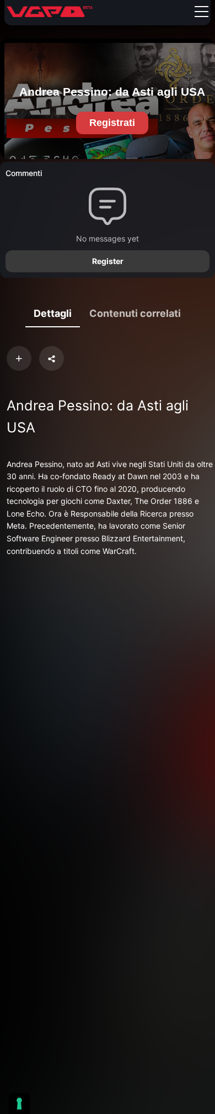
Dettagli (53, 313)
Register (107, 261)
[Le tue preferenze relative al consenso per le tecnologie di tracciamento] (19, 1103)
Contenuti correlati (135, 313)
